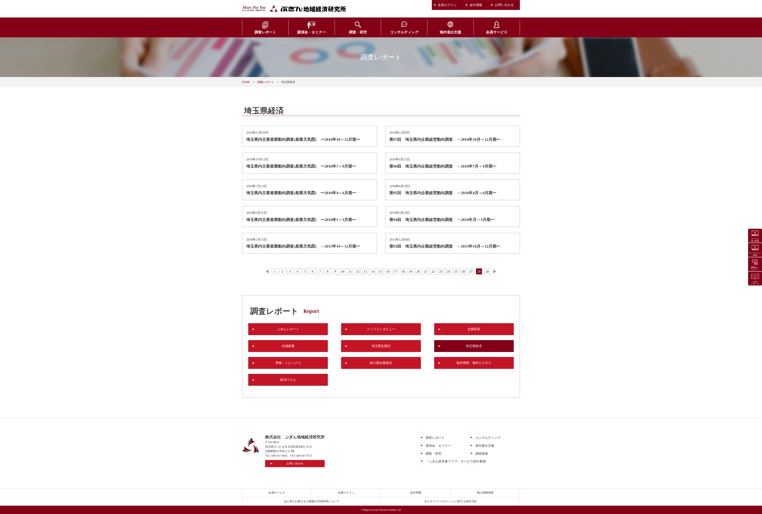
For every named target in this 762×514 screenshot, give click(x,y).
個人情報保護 (485, 492)
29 (487, 271)
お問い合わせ (504, 5)
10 (342, 271)
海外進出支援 (450, 32)
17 (395, 271)
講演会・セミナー (311, 32)
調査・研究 (358, 32)
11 (350, 271)
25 (455, 271)
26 (463, 271)
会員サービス (496, 32)
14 (372, 271)
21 (425, 271)
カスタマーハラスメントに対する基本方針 (450, 501)
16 (388, 271)
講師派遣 (481, 453)
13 (365, 271)
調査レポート (265, 32)
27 (470, 271)
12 (357, 271)
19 (410, 271)
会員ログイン (447, 5)
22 (433, 271)
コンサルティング (404, 32)
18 (403, 271)
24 (448, 271)
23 (440, 271)
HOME (246, 82)
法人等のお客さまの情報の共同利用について (311, 501)
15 (380, 271)
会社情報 (476, 5)
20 (418, 271)
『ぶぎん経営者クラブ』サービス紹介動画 (456, 461)
